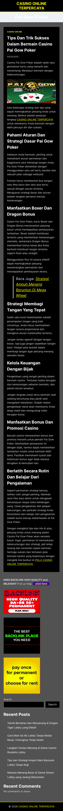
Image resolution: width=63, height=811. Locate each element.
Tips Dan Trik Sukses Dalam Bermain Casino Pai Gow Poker (29, 44)
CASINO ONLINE (14, 32)
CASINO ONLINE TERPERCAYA (36, 806)
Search (8, 699)
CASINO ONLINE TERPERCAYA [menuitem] (35, 119)
